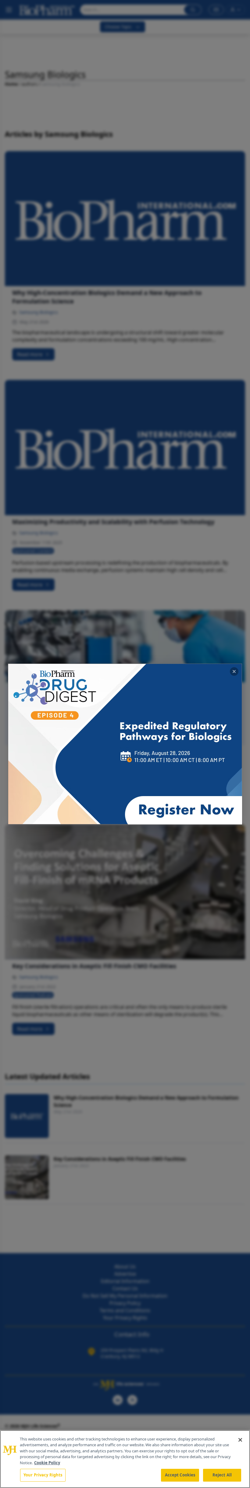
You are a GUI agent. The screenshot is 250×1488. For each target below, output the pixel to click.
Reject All (222, 1475)
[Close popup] (234, 671)
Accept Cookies (180, 1475)
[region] (125, 1459)
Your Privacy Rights (42, 1475)
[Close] (240, 1440)
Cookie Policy (47, 1462)
